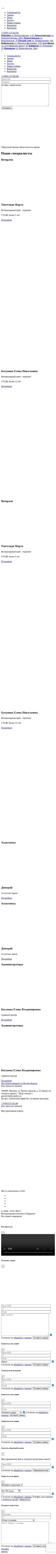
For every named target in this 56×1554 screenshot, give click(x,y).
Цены (9, 17)
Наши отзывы (14, 23)
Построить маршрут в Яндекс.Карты (19, 1083)
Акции (10, 15)
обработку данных (23, 1338)
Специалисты (13, 12)
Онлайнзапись (5, 1550)
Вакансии (12, 25)
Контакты (12, 28)
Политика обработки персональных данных (22, 1221)
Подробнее (6, 220)
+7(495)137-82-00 (9, 1103)
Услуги (10, 20)
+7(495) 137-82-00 (10, 33)
